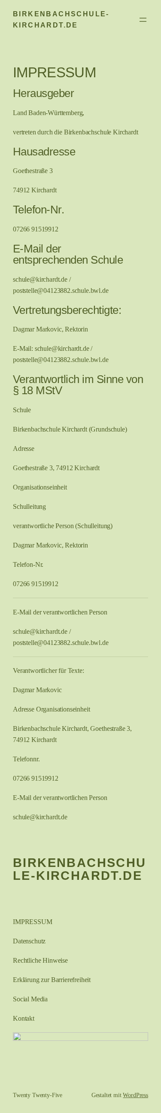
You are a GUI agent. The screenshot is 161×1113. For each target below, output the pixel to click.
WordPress (135, 1095)
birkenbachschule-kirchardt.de (79, 869)
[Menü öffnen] (143, 20)
